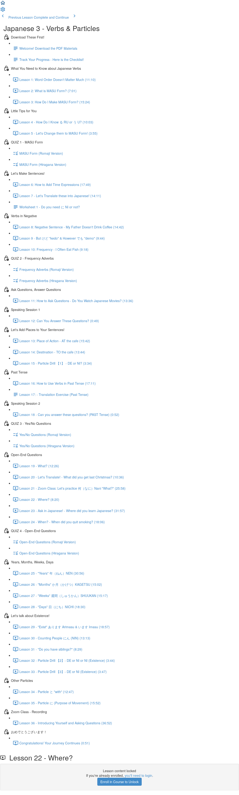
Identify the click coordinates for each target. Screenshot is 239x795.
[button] (3, 4)
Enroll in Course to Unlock (119, 781)
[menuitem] (3, 10)
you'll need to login (138, 775)
